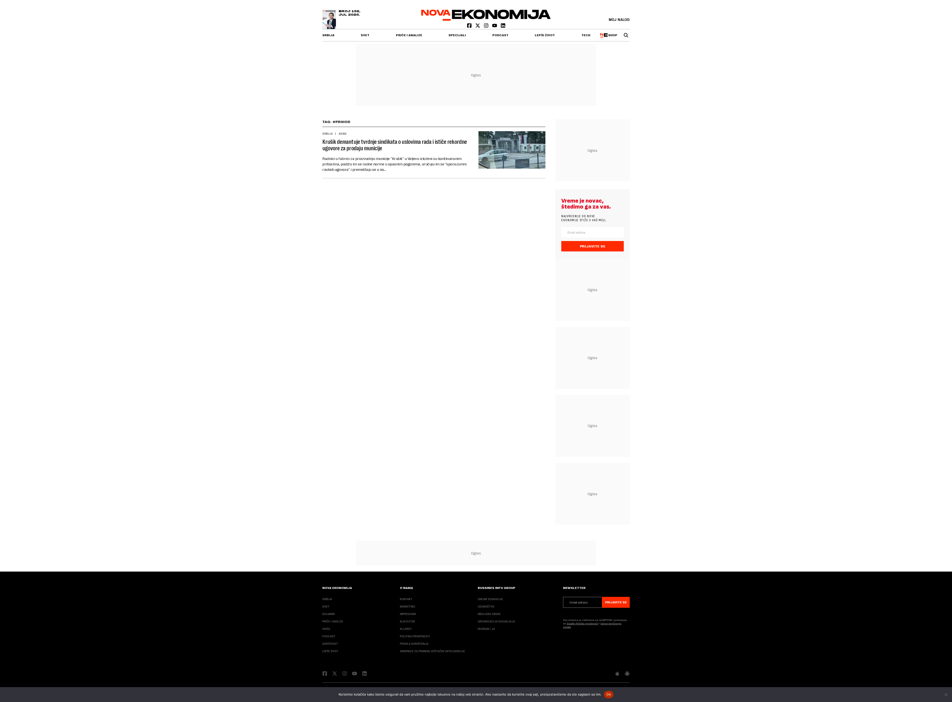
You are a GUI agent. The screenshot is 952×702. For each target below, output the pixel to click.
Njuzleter (407, 621)
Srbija (328, 35)
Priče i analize (409, 35)
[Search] (626, 35)
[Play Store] (627, 674)
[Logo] (486, 19)
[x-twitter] (478, 26)
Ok (608, 694)
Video (326, 629)
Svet (365, 35)
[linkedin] (503, 26)
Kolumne (328, 614)
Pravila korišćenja (414, 643)
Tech (585, 35)
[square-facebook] (470, 26)
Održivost (330, 643)
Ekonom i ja (486, 629)
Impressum (408, 614)
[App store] (617, 674)
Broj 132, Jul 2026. (349, 13)
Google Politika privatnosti (582, 623)
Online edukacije (490, 599)
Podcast (500, 35)
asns (343, 133)
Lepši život (545, 35)
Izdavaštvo (486, 606)
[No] (945, 694)
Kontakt (406, 599)
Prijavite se (592, 246)
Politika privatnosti (415, 636)
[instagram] (487, 26)
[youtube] (495, 26)
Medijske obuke (489, 614)
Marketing (407, 606)
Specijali (457, 35)
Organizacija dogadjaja (496, 621)
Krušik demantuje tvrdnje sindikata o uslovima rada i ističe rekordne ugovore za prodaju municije (394, 145)
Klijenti (406, 629)
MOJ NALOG (619, 19)
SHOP (612, 35)
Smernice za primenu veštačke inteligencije (432, 651)
